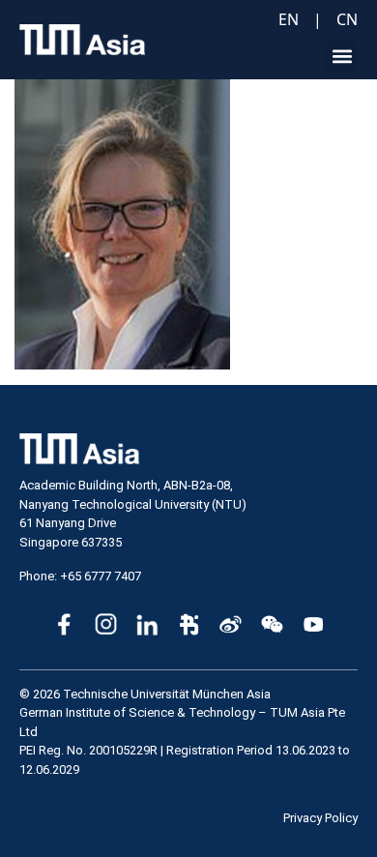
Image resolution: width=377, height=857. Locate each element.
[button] (342, 57)
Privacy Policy (320, 818)
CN (347, 19)
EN (288, 19)
